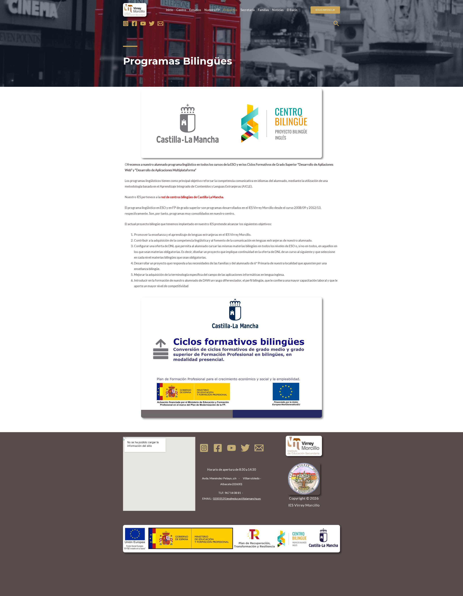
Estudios (195, 10)
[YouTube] (143, 23)
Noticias (278, 10)
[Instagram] (126, 23)
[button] (325, 10)
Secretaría (248, 10)
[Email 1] (160, 23)
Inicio (169, 10)
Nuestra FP (212, 10)
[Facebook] (134, 23)
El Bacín (292, 10)
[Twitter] (152, 23)
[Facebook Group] (217, 447)
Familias (263, 10)
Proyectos (230, 10)
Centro (181, 10)
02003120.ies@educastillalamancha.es (237, 498)
